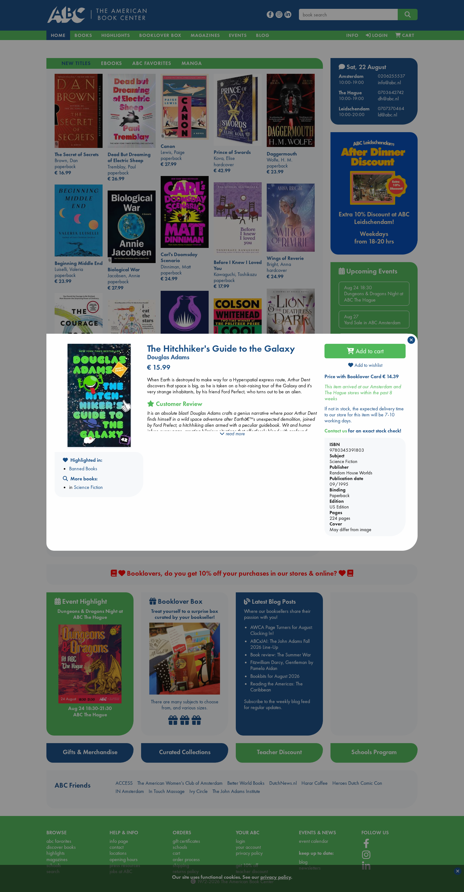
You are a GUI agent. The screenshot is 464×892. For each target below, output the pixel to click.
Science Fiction (88, 487)
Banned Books (83, 468)
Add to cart (369, 351)
